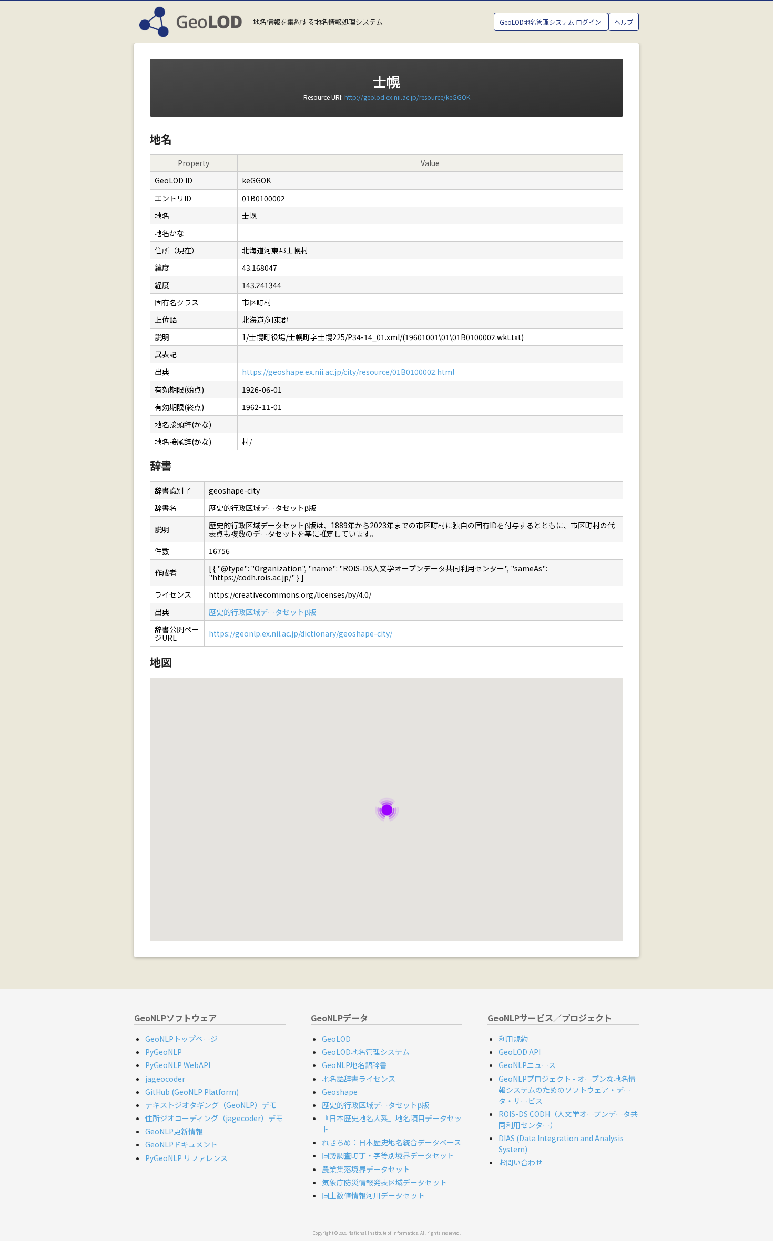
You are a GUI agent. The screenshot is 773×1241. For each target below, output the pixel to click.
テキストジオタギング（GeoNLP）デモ (211, 1105)
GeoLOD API (520, 1052)
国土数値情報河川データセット (373, 1195)
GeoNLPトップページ (181, 1038)
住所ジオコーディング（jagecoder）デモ (214, 1118)
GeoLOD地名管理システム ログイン (551, 21)
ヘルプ (623, 21)
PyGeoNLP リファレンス (186, 1158)
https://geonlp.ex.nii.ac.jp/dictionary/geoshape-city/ (300, 633)
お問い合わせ (521, 1162)
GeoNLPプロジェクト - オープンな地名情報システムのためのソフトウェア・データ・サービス (567, 1089)
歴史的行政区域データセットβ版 (262, 612)
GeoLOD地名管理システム (366, 1052)
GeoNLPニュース (527, 1065)
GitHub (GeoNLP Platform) (192, 1091)
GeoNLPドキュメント (181, 1144)
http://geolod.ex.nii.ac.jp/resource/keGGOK (407, 97)
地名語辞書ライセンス (358, 1078)
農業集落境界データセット (366, 1169)
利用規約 (513, 1038)
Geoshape (340, 1091)
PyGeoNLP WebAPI (177, 1065)
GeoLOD (336, 1038)
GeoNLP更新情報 (174, 1131)
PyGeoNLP (163, 1052)
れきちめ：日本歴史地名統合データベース (391, 1142)
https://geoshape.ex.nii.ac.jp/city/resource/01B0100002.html (348, 371)
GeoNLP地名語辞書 (354, 1065)
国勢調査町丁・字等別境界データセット (388, 1155)
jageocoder (165, 1078)
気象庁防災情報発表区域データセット (384, 1182)
